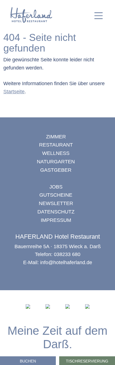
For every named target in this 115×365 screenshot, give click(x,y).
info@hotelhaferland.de (66, 262)
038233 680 (67, 254)
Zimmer (56, 137)
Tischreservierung (87, 361)
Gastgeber (55, 170)
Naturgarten (56, 161)
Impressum (56, 220)
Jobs (56, 187)
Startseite (14, 91)
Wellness (56, 153)
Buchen (28, 361)
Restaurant (56, 145)
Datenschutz (56, 212)
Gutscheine (55, 195)
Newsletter (56, 203)
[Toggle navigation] (98, 15)
